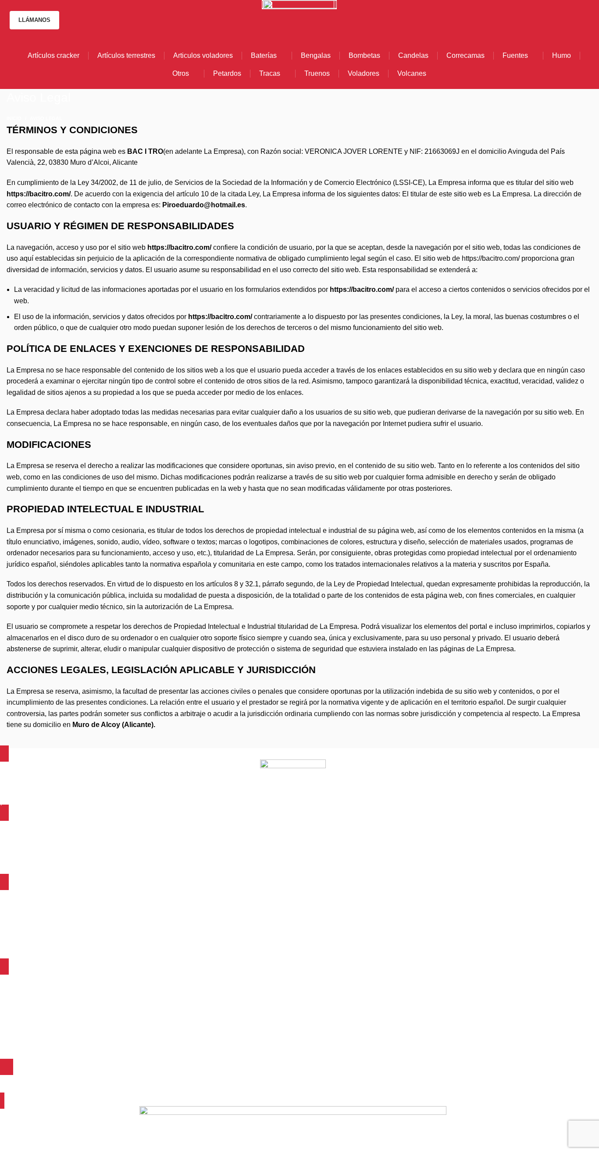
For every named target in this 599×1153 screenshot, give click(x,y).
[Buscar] (589, 20)
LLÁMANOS (34, 20)
